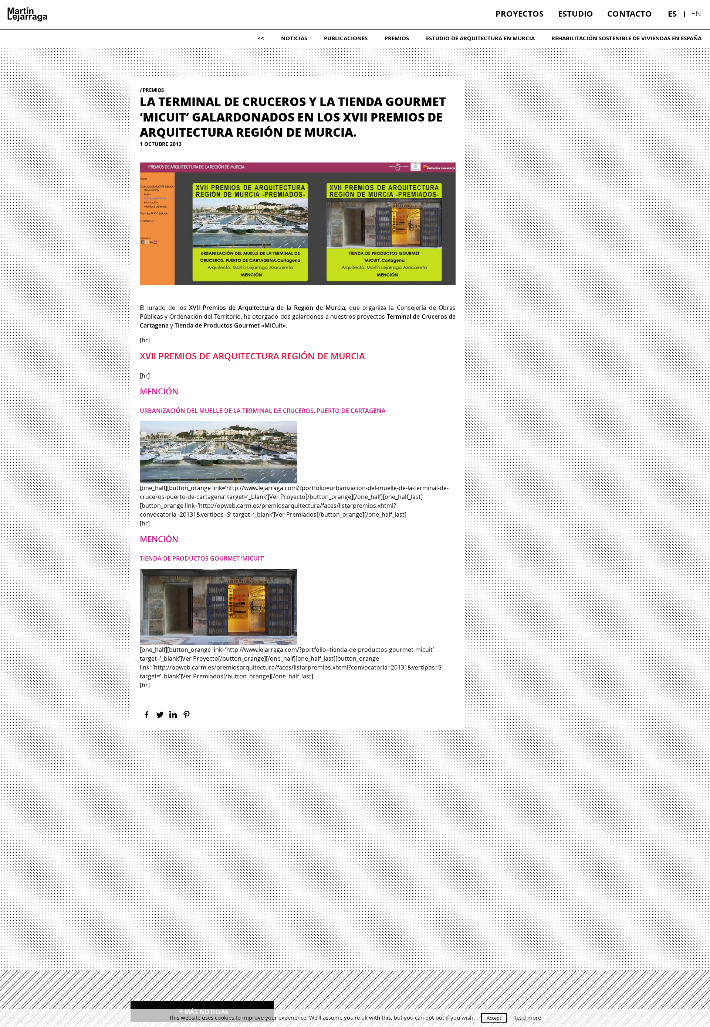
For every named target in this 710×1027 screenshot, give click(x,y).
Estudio (575, 13)
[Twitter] (160, 714)
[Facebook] (146, 714)
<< (260, 38)
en (696, 13)
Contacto (629, 13)
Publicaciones (346, 38)
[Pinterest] (186, 714)
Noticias (294, 38)
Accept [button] (494, 1017)
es (672, 13)
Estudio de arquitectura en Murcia (480, 38)
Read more (527, 1017)
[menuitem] (519, 13)
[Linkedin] (173, 714)
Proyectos (520, 13)
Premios (397, 38)
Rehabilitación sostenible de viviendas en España (626, 38)
